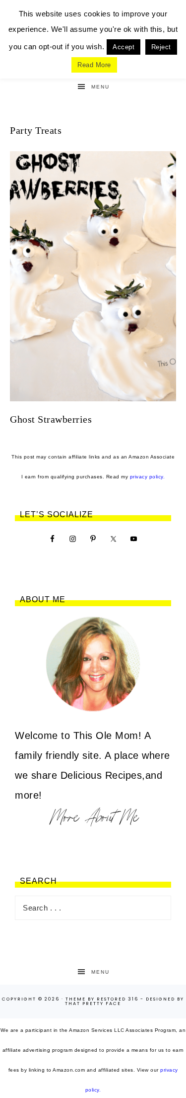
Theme (75, 999)
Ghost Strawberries (51, 419)
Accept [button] (123, 47)
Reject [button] (161, 47)
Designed (160, 999)
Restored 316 (117, 999)
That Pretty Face (93, 1003)
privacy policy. (147, 476)
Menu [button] (100, 87)
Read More (94, 65)
